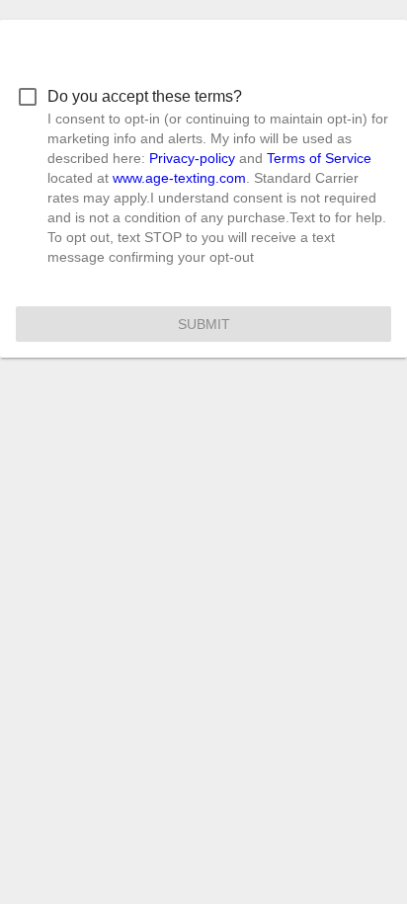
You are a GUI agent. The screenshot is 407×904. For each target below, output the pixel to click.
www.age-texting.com (179, 178)
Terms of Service (319, 158)
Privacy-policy (192, 158)
